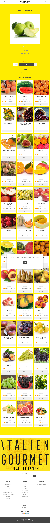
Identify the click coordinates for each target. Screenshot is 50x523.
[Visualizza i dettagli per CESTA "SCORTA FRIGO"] (41, 408)
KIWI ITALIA (8, 176)
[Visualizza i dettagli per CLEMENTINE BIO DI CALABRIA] (8, 141)
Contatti (8, 486)
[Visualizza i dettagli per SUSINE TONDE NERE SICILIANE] (8, 355)
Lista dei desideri (25, 496)
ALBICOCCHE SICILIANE (9, 96)
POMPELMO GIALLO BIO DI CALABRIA (8, 418)
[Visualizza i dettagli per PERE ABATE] (25, 275)
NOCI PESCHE (9, 284)
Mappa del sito (8, 484)
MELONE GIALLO (41, 230)
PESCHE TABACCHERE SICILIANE (8, 338)
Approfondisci (25, 265)
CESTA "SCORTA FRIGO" (41, 417)
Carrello (25, 494)
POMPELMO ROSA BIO (24, 417)
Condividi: (25, 69)
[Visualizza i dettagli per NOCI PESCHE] (8, 275)
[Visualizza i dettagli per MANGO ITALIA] (41, 168)
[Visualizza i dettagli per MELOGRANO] (8, 221)
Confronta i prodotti (25, 492)
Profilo (25, 484)
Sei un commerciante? (41, 484)
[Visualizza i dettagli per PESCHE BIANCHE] (8, 301)
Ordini (25, 486)
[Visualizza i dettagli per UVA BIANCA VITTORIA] (25, 355)
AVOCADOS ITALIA (41, 391)
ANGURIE (25, 96)
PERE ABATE (25, 284)
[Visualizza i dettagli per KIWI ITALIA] (8, 168)
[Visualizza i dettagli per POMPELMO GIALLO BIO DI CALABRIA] (8, 408)
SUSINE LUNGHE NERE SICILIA (25, 337)
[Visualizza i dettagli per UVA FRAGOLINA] (25, 382)
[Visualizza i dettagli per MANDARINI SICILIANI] (25, 168)
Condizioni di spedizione (8, 492)
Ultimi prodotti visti (25, 490)
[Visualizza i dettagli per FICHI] (25, 141)
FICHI (25, 150)
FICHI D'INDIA (41, 150)
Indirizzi (25, 488)
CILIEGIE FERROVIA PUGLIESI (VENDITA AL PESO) (25, 124)
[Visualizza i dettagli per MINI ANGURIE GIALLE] (8, 248)
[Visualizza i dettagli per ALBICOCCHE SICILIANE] (8, 87)
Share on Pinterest (26, 72)
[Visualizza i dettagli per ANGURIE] (25, 87)
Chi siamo (8, 498)
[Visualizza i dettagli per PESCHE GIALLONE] (25, 301)
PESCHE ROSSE (41, 310)
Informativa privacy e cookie (8, 494)
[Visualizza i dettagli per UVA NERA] (41, 355)
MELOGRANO (8, 230)
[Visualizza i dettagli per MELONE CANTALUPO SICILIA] (25, 221)
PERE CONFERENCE (41, 284)
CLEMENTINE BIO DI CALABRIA (9, 150)
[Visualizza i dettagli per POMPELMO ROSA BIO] (25, 408)
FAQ (8, 490)
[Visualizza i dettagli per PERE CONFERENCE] (41, 275)
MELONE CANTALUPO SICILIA (25, 230)
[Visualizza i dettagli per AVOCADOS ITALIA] (41, 382)
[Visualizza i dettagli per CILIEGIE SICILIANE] (41, 114)
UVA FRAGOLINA (25, 391)
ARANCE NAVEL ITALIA (41, 96)
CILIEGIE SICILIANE (41, 123)
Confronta (26, 50)
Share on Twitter (22, 72)
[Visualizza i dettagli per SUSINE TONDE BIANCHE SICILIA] (41, 328)
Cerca (8, 488)
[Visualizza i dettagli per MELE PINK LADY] (41, 194)
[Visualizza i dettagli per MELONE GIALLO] (41, 221)
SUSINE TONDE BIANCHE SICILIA (41, 338)
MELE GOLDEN (25, 203)
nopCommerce (27, 519)
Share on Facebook (24, 72)
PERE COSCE (8, 391)
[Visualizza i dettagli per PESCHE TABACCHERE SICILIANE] (8, 328)
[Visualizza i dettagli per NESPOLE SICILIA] (41, 248)
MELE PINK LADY (41, 203)
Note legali (8, 496)
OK (25, 262)
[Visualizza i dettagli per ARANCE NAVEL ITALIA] (41, 87)
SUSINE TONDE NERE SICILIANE (9, 365)
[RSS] (27, 508)
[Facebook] (23, 508)
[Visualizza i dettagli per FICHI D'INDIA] (41, 141)
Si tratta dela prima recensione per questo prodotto (25, 48)
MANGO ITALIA (41, 176)
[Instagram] (25, 508)
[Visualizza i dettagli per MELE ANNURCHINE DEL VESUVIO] (8, 194)
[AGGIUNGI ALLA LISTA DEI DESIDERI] (35, 64)
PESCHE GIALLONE (25, 310)
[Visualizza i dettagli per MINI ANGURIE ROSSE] (25, 248)
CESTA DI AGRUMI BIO (8, 123)
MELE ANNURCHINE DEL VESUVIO (9, 204)
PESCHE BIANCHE (8, 310)
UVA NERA (41, 364)
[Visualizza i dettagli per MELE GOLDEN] (25, 194)
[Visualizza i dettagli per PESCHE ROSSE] (41, 301)
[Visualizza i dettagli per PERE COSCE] (8, 382)
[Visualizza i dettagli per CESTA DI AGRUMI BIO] (8, 114)
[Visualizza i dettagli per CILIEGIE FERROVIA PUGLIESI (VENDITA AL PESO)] (25, 114)
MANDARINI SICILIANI (25, 176)
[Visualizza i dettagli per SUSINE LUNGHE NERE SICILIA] (25, 328)
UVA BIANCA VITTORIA (25, 364)
